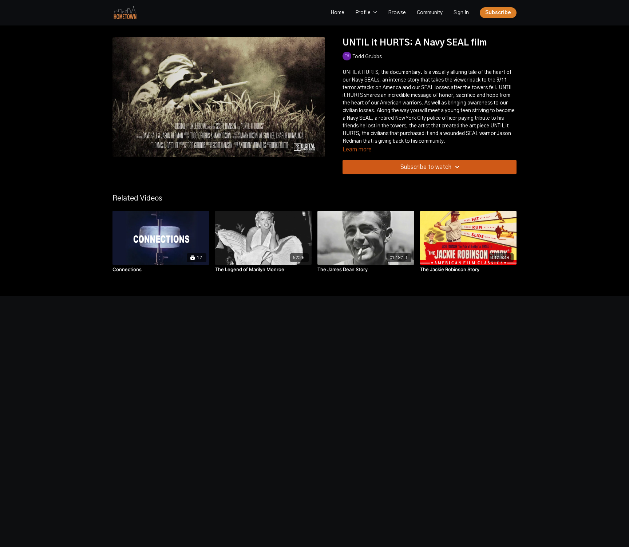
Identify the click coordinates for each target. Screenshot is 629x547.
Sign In (461, 12)
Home (337, 12)
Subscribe (498, 12)
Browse (397, 12)
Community (430, 12)
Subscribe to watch (425, 167)
